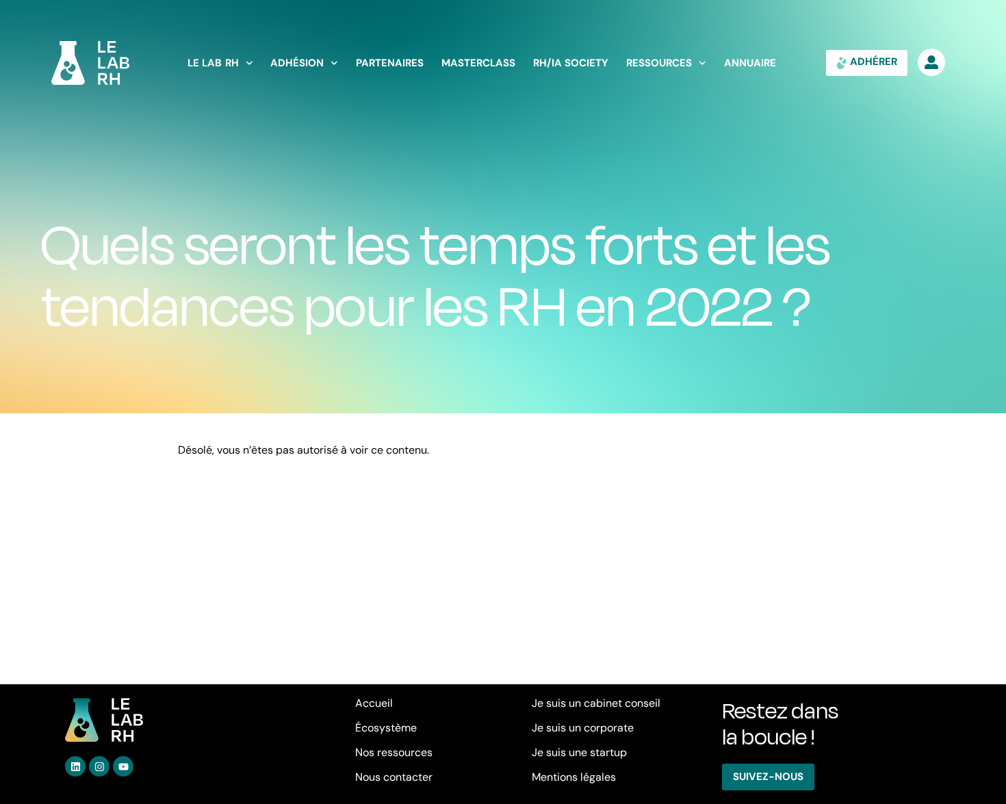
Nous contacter (394, 777)
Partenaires (390, 63)
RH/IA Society (571, 63)
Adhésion (297, 63)
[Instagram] (99, 766)
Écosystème (386, 728)
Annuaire (750, 63)
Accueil (374, 703)
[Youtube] (123, 766)
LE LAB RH (213, 63)
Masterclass (478, 63)
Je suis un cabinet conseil (596, 703)
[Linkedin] (75, 766)
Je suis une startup (579, 752)
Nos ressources (394, 752)
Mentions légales (574, 777)
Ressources (659, 63)
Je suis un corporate (583, 728)
